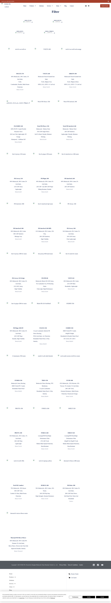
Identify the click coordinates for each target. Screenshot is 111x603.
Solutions (41, 6)
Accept (102, 597)
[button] (108, 1)
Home (24, 6)
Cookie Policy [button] (22, 598)
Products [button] (32, 6)
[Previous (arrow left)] (3, 602)
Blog (65, 6)
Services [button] (49, 6)
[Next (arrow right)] (10, 602)
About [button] (57, 6)
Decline (89, 597)
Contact (72, 6)
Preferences (75, 597)
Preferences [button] (52, 598)
